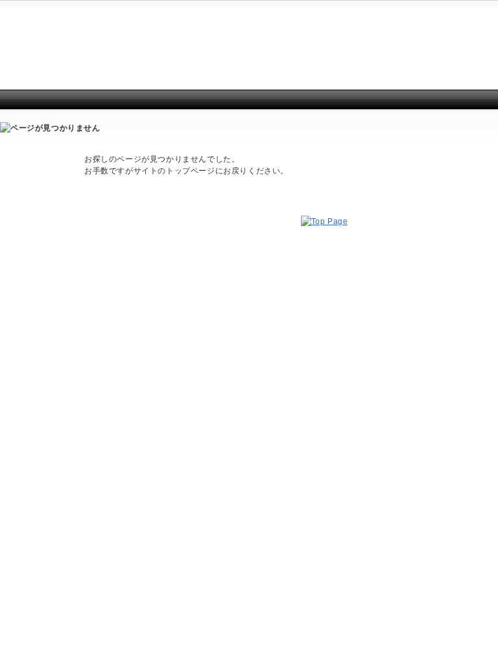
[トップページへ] (324, 221)
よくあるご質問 (426, 20)
